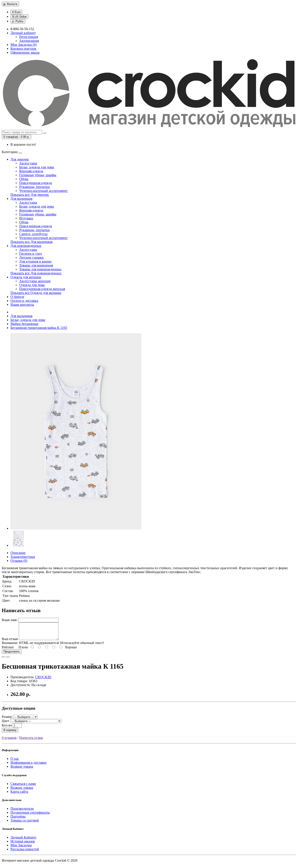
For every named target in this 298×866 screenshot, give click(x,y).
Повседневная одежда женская (42, 289)
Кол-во (7, 725)
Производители (22, 808)
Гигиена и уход (30, 253)
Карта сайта (19, 791)
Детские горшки (31, 257)
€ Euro (16, 12)
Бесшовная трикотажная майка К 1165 (38, 328)
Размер (7, 717)
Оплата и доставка (24, 300)
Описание (18, 553)
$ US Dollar (19, 16)
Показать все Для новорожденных (36, 273)
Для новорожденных (25, 246)
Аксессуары (28, 163)
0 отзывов (9, 738)
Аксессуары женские (35, 281)
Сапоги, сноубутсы (33, 234)
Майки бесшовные (24, 324)
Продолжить (11, 651)
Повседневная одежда (35, 183)
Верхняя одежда (31, 171)
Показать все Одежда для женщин (35, 293)
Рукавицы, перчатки (34, 187)
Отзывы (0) (18, 560)
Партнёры (18, 816)
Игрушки (26, 218)
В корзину (10, 730)
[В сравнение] (8, 657)
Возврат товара (21, 766)
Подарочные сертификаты (30, 812)
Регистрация (28, 37)
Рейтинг (8, 647)
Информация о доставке (28, 762)
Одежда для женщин (25, 277)
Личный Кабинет (23, 837)
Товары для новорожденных (40, 269)
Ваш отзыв (10, 639)
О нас (14, 758)
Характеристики (22, 557)
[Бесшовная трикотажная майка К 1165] (75, 528)
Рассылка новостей (24, 849)
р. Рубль (18, 21)
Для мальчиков (21, 198)
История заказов (22, 841)
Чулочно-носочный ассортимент (43, 191)
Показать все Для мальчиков (31, 242)
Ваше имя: (9, 620)
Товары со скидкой (24, 820)
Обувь (23, 179)
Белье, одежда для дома (36, 167)
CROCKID (43, 677)
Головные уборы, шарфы (37, 175)
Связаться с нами (23, 784)
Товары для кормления (36, 265)
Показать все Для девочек (29, 194)
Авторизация (29, 41)
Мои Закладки (21, 845)
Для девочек (19, 159)
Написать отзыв (31, 738)
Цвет (5, 721)
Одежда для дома (32, 285)
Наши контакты (22, 304)
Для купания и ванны (35, 261)
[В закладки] (3, 657)
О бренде (17, 297)
